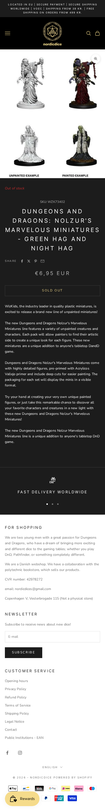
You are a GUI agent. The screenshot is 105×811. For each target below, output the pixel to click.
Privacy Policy (15, 689)
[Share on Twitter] (29, 261)
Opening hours (16, 681)
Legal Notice (14, 721)
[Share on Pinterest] (36, 261)
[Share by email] (42, 261)
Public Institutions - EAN (24, 737)
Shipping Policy (17, 713)
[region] (52, 486)
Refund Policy (15, 697)
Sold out (52, 290)
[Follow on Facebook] (7, 752)
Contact (11, 729)
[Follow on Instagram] (20, 752)
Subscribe (23, 652)
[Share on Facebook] (22, 261)
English (50, 767)
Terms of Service (18, 705)
